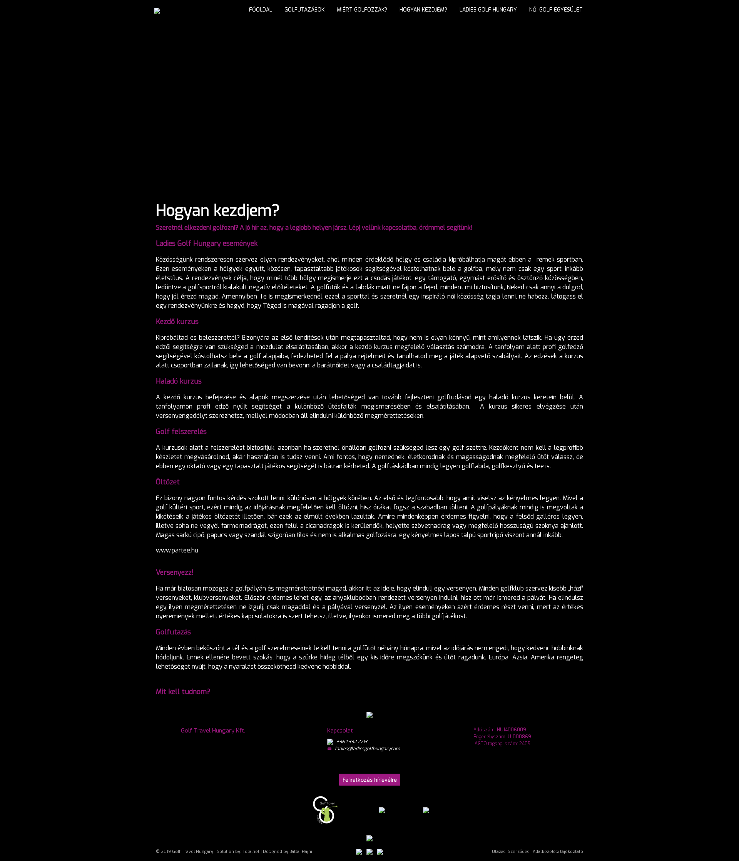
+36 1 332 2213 (351, 742)
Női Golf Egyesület (556, 9)
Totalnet (250, 851)
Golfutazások (304, 9)
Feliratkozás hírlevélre (370, 779)
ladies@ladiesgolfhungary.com (367, 749)
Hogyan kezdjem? (423, 9)
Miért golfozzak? (362, 9)
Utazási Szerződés (510, 851)
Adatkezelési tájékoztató (558, 851)
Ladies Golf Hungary (488, 9)
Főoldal (260, 9)
